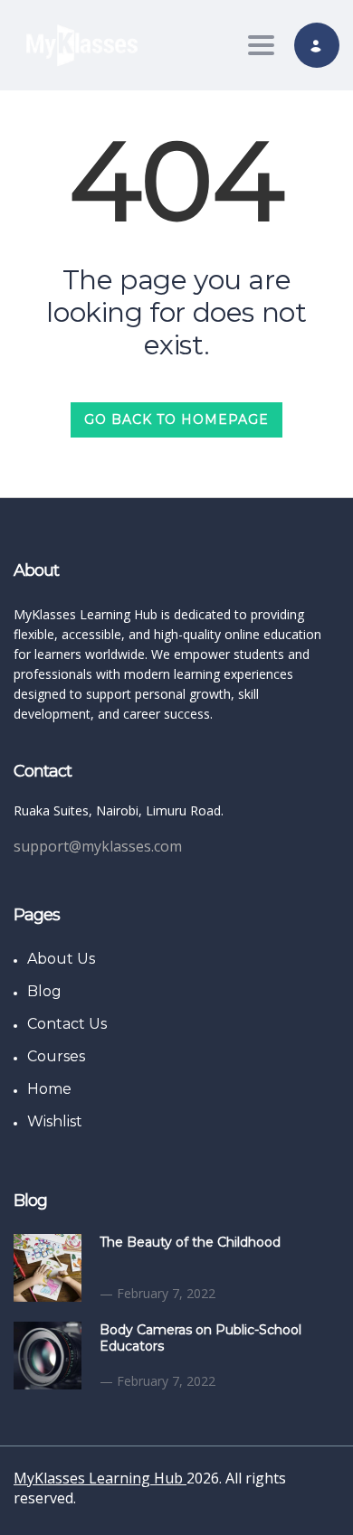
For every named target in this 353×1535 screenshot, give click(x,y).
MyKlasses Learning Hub (100, 1478)
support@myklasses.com (98, 846)
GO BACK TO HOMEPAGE (176, 419)
